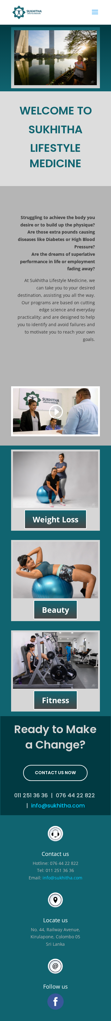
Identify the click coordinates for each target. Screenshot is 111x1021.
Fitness (55, 700)
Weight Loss (55, 519)
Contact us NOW (55, 773)
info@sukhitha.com (58, 805)
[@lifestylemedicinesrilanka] (55, 1001)
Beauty (55, 609)
